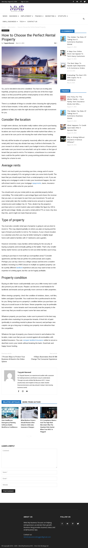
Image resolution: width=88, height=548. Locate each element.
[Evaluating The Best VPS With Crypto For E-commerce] (63, 77)
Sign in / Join (24, 1)
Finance (38, 16)
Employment (26, 16)
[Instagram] (23, 391)
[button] (83, 19)
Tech (22, 21)
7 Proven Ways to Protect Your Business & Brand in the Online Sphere (13, 359)
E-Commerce (67, 31)
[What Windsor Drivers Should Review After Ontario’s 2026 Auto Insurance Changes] (29, 412)
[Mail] (77, 1)
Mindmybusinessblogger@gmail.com (37, 537)
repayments (36, 183)
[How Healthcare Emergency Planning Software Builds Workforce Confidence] (10, 412)
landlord (19, 268)
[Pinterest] (81, 1)
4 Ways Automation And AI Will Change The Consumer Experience (44, 358)
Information (11, 27)
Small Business (9, 21)
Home (4, 27)
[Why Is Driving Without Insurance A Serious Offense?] (63, 139)
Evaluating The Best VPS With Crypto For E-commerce (76, 77)
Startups (62, 16)
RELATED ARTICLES (11, 402)
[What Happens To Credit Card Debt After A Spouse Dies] (63, 127)
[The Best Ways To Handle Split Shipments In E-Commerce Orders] (63, 65)
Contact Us (32, 21)
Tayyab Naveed (9, 43)
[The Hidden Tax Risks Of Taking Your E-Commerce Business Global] (63, 39)
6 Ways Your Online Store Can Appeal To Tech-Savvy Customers (76, 53)
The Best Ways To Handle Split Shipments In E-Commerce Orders (76, 65)
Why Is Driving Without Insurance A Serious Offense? (75, 139)
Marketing (49, 16)
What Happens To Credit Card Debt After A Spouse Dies (76, 127)
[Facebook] (73, 1)
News (5, 16)
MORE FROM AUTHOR (31, 402)
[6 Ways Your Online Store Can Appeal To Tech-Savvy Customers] (63, 53)
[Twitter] (84, 1)
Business (13, 16)
